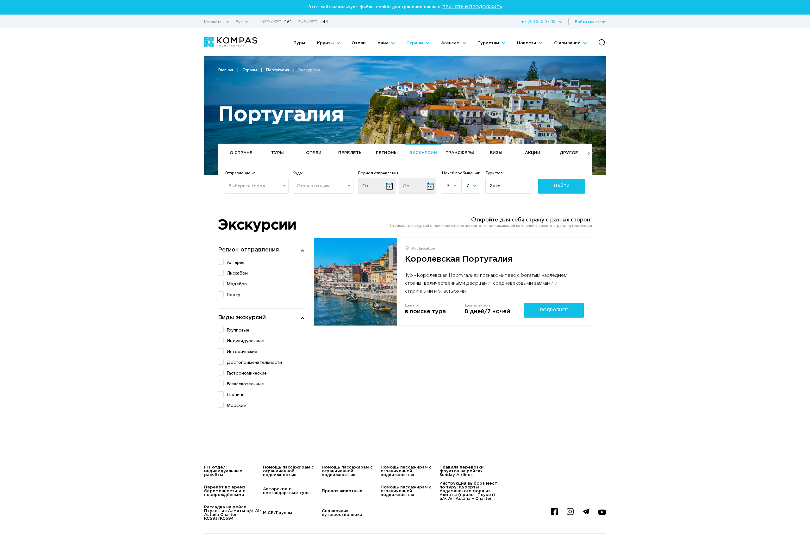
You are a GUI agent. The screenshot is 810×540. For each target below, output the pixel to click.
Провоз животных (342, 491)
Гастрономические (247, 373)
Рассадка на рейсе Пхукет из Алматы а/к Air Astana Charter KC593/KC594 (232, 513)
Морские (236, 405)
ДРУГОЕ (569, 153)
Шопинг (235, 394)
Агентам (451, 43)
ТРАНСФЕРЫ (460, 153)
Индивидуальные (245, 341)
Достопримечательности (254, 362)
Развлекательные (245, 384)
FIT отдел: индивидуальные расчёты (223, 471)
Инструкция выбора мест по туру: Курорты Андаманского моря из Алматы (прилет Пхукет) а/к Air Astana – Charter (468, 491)
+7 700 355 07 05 (538, 21)
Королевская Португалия (459, 259)
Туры (299, 43)
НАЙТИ (562, 186)
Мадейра (237, 284)
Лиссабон (237, 273)
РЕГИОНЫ (387, 153)
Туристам (489, 43)
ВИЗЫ (496, 153)
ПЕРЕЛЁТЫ (350, 153)
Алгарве (236, 262)
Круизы (326, 43)
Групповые (238, 330)
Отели (359, 43)
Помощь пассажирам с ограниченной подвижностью (288, 471)
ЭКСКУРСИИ (423, 153)
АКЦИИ (532, 153)
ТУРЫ (277, 153)
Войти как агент (590, 21)
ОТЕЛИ (313, 153)
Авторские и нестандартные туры (287, 491)
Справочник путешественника (342, 513)
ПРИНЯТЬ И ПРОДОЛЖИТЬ (472, 7)
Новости (527, 43)
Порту (233, 294)
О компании (568, 43)
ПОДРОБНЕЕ (554, 310)
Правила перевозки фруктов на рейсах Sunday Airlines (461, 471)
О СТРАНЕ (241, 153)
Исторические (242, 351)
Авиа (383, 43)
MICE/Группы (277, 513)
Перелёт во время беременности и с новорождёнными (225, 491)
